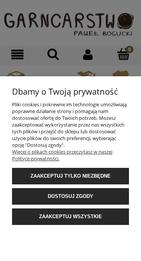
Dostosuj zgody (70, 196)
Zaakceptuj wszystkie (70, 216)
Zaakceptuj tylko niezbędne (70, 176)
